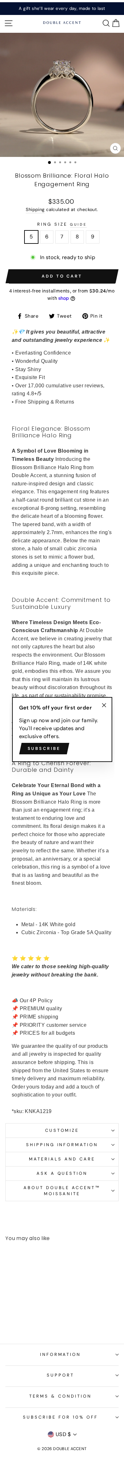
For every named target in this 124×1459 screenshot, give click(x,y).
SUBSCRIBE (44, 748)
